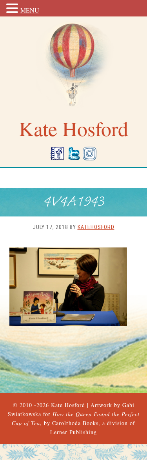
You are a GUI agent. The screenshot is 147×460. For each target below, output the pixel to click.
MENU (29, 10)
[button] (13, 9)
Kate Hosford (68, 405)
